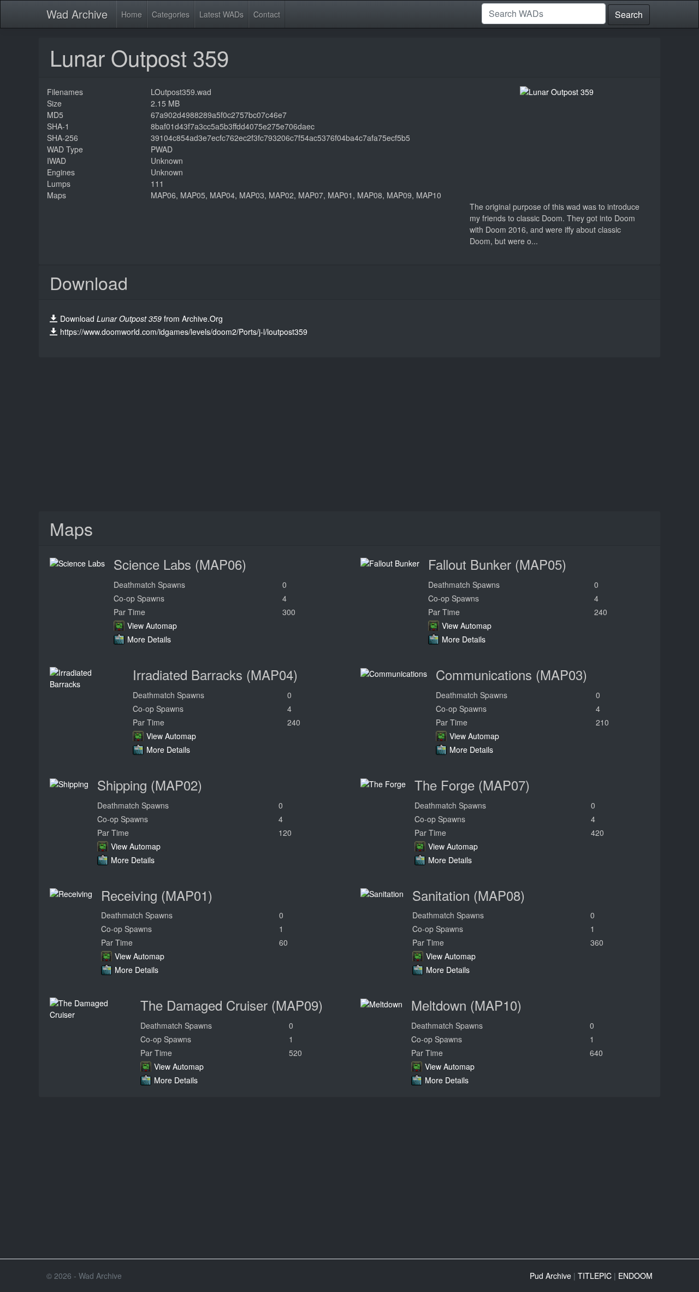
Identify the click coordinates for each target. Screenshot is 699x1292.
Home (131, 14)
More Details (149, 639)
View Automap (152, 625)
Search (629, 14)
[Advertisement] (349, 434)
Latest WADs (221, 14)
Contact (266, 14)
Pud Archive (550, 1275)
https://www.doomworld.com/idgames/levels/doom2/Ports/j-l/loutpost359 (183, 331)
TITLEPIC (595, 1275)
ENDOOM (635, 1275)
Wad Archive (77, 14)
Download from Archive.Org (141, 318)
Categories (170, 14)
